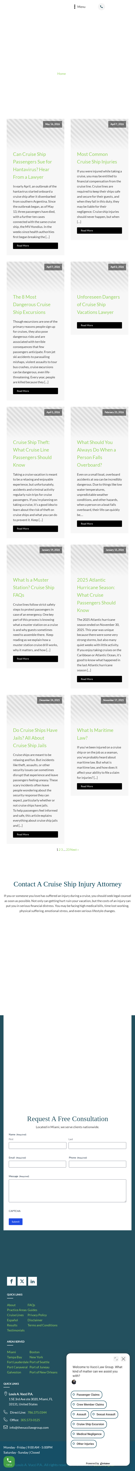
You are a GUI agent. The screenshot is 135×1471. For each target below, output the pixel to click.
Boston (35, 1352)
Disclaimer (35, 1320)
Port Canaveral (17, 1367)
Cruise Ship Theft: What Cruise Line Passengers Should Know (32, 453)
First (11, 1139)
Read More (23, 245)
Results (12, 1325)
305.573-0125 (30, 1420)
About (11, 1305)
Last (71, 1139)
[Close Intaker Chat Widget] (123, 1359)
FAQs (31, 1305)
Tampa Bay (14, 1357)
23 (68, 849)
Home (61, 73)
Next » (74, 849)
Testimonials (16, 1330)
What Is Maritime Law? (95, 734)
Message (19, 1176)
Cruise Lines (15, 1315)
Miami (11, 1352)
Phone (78, 1157)
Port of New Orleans (43, 1372)
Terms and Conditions (42, 1325)
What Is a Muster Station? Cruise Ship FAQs (33, 587)
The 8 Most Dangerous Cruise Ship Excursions (31, 304)
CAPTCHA (15, 1210)
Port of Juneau (39, 1367)
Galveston (14, 1372)
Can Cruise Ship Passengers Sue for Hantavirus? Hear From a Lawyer (32, 165)
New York (36, 1357)
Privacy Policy (37, 1315)
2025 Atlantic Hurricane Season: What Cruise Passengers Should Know (96, 595)
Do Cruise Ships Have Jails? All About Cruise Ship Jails (35, 737)
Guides (32, 1310)
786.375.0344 (37, 1412)
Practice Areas (17, 1310)
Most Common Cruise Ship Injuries (97, 157)
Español (12, 1320)
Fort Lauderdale (18, 1362)
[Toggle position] (116, 1359)
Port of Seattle (39, 1362)
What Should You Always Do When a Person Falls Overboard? (96, 453)
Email (17, 1157)
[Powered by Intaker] (105, 1464)
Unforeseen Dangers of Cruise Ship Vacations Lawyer (98, 304)
